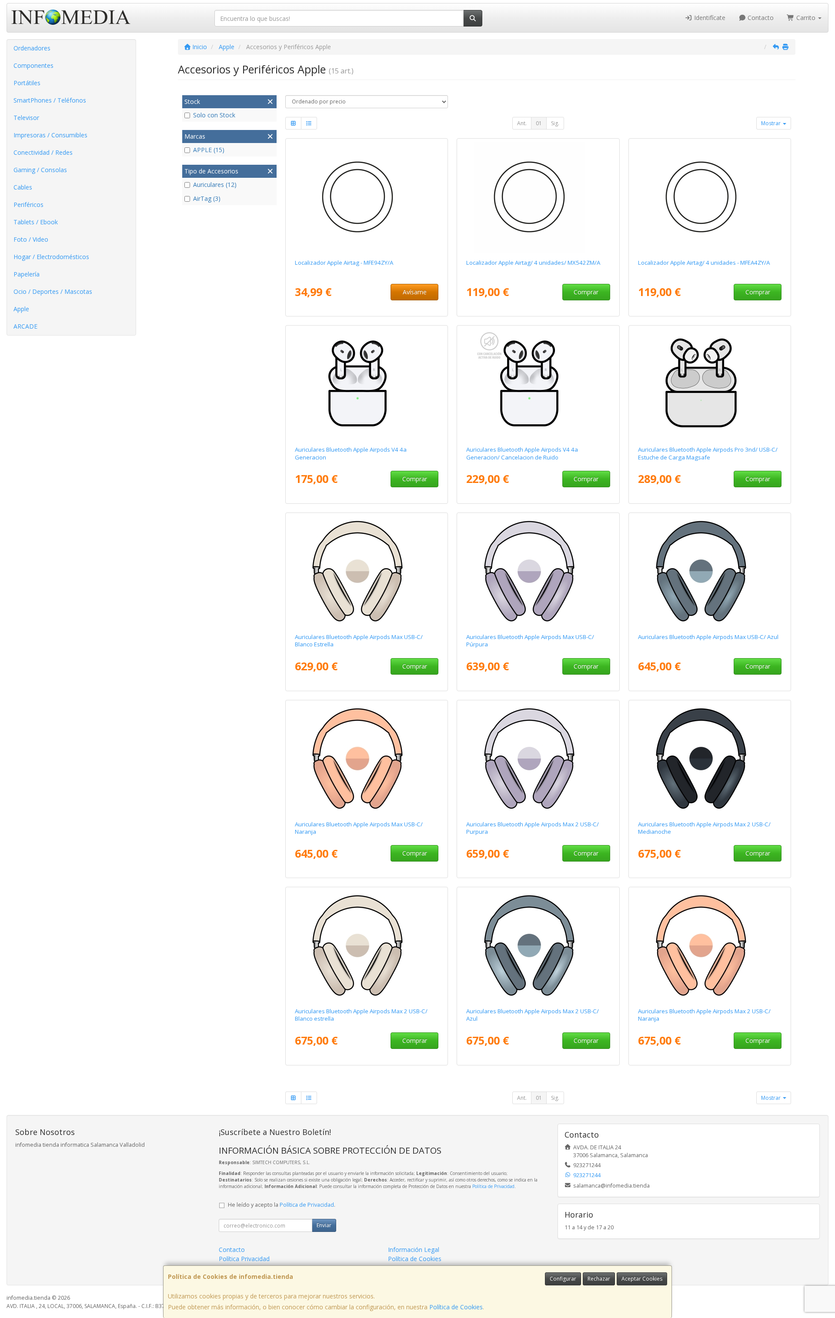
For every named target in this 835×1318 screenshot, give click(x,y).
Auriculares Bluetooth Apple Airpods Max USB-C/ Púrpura (530, 640)
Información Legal (413, 1249)
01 (539, 123)
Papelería (26, 274)
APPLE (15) (208, 150)
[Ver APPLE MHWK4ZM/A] (710, 758)
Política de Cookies (456, 1307)
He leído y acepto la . (281, 1204)
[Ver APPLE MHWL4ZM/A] (366, 945)
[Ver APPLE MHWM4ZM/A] (538, 945)
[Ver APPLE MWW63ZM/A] (710, 571)
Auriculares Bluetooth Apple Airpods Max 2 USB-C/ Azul (532, 1014)
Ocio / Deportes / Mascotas (52, 291)
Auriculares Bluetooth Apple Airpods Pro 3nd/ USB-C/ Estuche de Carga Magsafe (708, 453)
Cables (22, 187)
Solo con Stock (214, 115)
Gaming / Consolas (40, 170)
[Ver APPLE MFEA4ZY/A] (710, 197)
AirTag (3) (206, 198)
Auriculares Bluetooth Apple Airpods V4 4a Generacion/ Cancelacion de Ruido (522, 453)
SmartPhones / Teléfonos (49, 100)
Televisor (26, 117)
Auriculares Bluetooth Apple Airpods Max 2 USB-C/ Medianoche (704, 827)
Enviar (324, 1225)
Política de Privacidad (493, 1186)
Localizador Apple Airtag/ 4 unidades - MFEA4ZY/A (704, 262)
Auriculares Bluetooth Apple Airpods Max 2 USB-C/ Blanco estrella (361, 1014)
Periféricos (28, 204)
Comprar (586, 292)
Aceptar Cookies (641, 1278)
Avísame (415, 292)
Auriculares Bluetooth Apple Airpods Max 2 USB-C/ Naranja (704, 1014)
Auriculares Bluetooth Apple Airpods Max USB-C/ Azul (708, 637)
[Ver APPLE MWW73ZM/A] (366, 758)
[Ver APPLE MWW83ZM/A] (538, 571)
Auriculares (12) (215, 184)
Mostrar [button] (771, 123)
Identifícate (708, 17)
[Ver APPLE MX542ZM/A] (538, 197)
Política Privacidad (244, 1259)
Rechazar (599, 1278)
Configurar (563, 1278)
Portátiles (26, 83)
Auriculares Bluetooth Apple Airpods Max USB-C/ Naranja (359, 827)
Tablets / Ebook (35, 222)
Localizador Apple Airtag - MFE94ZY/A (344, 262)
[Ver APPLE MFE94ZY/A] (366, 197)
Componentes (33, 65)
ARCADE (25, 326)
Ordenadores (31, 48)
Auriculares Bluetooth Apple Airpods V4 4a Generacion (351, 453)
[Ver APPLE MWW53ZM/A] (366, 571)
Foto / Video (30, 239)
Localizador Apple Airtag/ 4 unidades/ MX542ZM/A (533, 262)
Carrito (806, 17)
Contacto (760, 17)
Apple (21, 309)
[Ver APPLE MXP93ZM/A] (538, 383)
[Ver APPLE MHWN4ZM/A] (710, 945)
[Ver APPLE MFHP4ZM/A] (710, 383)
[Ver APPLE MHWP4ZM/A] (538, 758)
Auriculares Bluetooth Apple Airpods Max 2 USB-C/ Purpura (532, 827)
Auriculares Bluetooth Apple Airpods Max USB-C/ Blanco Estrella (359, 640)
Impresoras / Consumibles (50, 135)
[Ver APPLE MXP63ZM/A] (366, 383)
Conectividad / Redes (43, 152)
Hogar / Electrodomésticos (51, 257)
